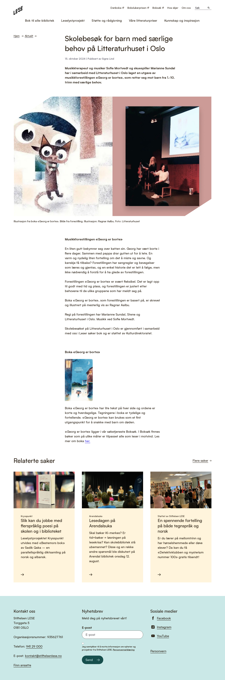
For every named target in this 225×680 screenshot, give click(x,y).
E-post (87, 627)
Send (89, 660)
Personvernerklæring (124, 649)
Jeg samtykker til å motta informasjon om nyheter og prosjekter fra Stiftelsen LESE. (109, 648)
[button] (186, 8)
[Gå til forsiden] (18, 10)
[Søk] (208, 8)
